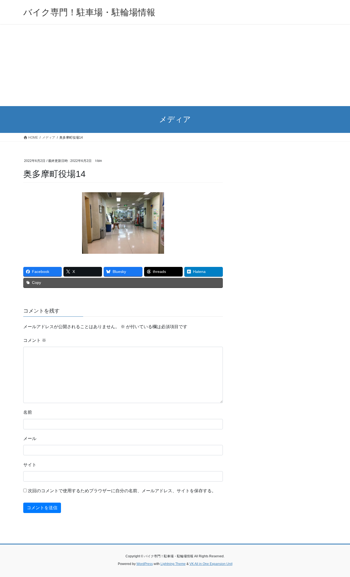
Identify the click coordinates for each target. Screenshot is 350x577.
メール (29, 438)
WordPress (144, 564)
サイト (29, 464)
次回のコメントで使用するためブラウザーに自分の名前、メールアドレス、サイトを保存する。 (122, 490)
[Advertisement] (175, 65)
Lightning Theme (173, 564)
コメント (34, 340)
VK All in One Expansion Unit (210, 564)
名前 (27, 412)
